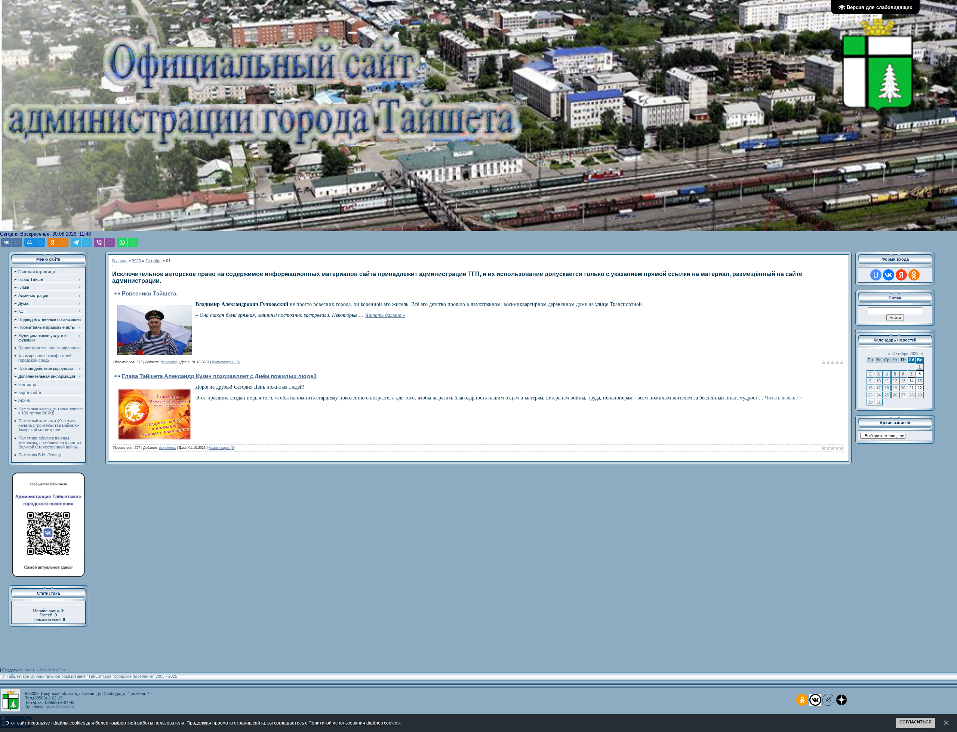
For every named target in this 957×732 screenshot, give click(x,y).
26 (895, 395)
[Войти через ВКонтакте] (888, 275)
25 (886, 395)
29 (919, 395)
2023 (136, 260)
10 (878, 381)
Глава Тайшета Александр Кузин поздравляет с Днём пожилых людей (219, 376)
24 (878, 395)
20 (903, 388)
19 (895, 388)
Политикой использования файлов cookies (354, 722)
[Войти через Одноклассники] (914, 275)
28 (911, 395)
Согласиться (915, 722)
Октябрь (153, 260)
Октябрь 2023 (905, 353)
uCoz (61, 670)
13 (903, 381)
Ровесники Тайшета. (150, 293)
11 (887, 381)
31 (878, 402)
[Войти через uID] (875, 275)
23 (870, 395)
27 (903, 395)
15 (919, 381)
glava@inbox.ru (60, 707)
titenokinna (169, 362)
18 (886, 388)
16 (870, 388)
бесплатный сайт (35, 670)
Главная (119, 260)
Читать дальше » (385, 315)
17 (878, 388)
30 (870, 402)
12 (895, 381)
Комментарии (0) (226, 362)
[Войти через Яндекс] (901, 275)
